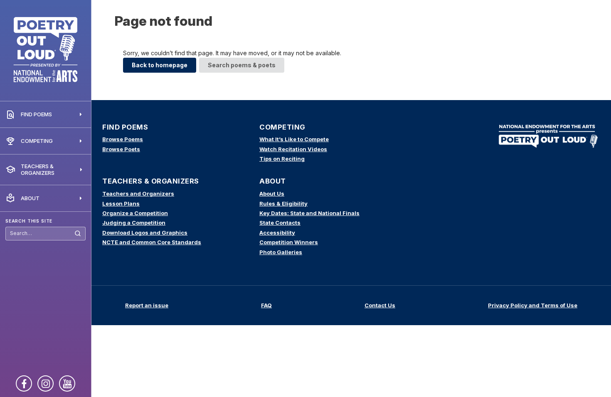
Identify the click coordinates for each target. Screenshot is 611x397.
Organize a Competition (135, 213)
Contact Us (380, 305)
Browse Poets (121, 149)
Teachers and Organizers (138, 193)
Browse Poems (122, 139)
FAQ (266, 305)
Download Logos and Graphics (144, 232)
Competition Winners (288, 242)
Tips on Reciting (282, 158)
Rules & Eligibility (283, 203)
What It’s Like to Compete (294, 139)
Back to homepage (159, 65)
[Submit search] (78, 233)
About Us (271, 193)
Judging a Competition (133, 222)
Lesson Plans (121, 203)
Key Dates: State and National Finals (309, 213)
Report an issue (146, 305)
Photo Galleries (280, 252)
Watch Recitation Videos (293, 149)
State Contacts (280, 222)
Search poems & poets (242, 65)
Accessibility (277, 232)
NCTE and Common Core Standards (151, 242)
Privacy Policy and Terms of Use (532, 305)
